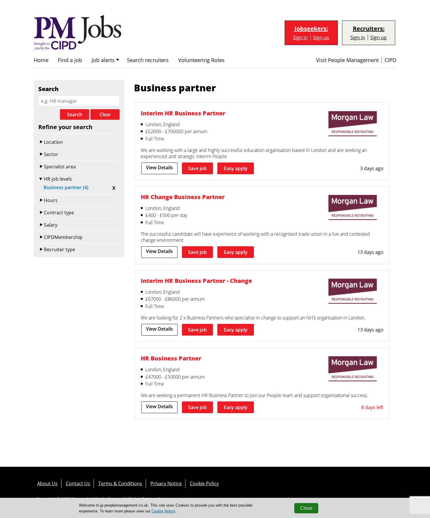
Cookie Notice (163, 511)
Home (41, 60)
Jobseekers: (311, 28)
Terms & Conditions (120, 483)
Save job (197, 168)
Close (306, 508)
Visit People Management (347, 60)
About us (47, 483)
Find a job (70, 60)
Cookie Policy (204, 483)
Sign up (321, 37)
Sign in (300, 37)
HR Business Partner (171, 358)
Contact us (78, 483)
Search (74, 114)
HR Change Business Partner (183, 197)
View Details (159, 167)
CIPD (390, 60)
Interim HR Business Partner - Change (196, 280)
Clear (105, 114)
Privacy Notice (166, 483)
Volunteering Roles (201, 60)
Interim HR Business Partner (183, 113)
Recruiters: (369, 28)
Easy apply (235, 168)
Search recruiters (148, 60)
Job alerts (103, 60)
